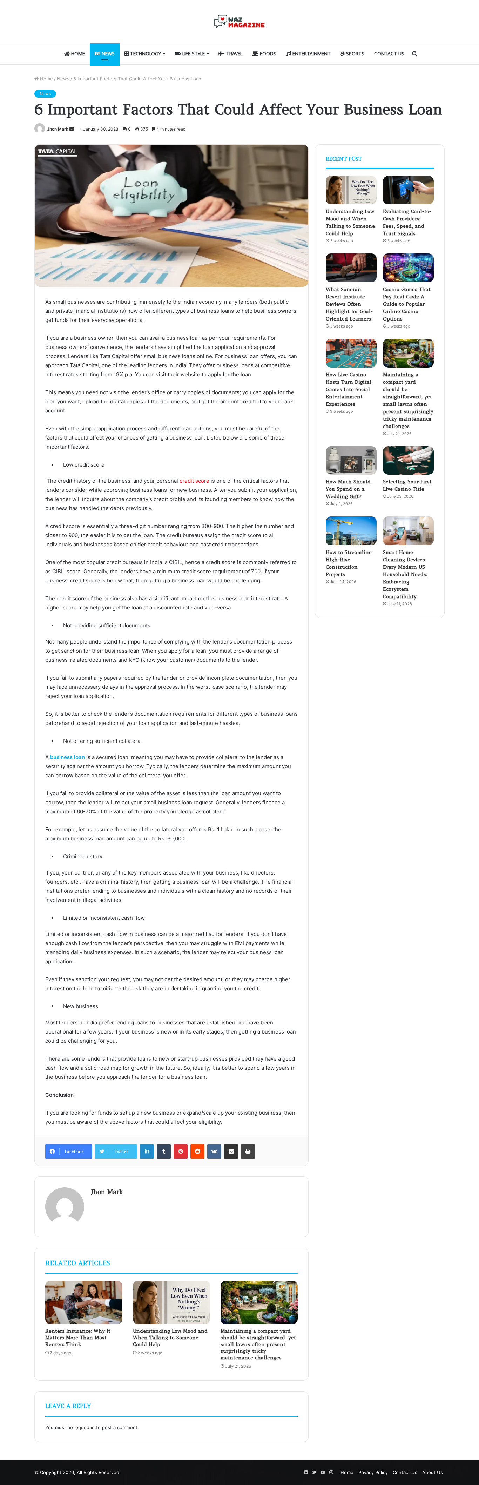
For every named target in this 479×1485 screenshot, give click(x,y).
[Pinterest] (181, 1151)
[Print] (248, 1151)
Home (77, 54)
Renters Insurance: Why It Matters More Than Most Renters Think (77, 1337)
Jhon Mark (57, 129)
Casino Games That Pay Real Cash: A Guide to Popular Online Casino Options (407, 304)
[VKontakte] (214, 1151)
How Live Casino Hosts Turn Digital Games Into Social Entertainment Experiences (348, 389)
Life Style (193, 54)
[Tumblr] (164, 1151)
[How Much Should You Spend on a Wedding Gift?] (351, 460)
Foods (267, 54)
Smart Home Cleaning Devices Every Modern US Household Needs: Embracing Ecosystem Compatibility (405, 574)
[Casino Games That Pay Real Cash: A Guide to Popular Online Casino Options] (408, 267)
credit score (194, 480)
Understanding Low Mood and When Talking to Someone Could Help (170, 1337)
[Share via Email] (231, 1151)
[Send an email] (71, 129)
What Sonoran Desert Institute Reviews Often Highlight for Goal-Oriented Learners (349, 304)
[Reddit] (197, 1151)
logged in (84, 1427)
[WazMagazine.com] (239, 21)
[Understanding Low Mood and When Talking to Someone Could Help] (171, 1302)
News (107, 54)
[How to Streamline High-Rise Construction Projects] (351, 530)
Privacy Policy (373, 1472)
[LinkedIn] (147, 1151)
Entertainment (311, 54)
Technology (145, 54)
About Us (432, 1472)
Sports (354, 54)
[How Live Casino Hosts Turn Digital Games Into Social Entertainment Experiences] (351, 353)
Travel (233, 54)
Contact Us (389, 54)
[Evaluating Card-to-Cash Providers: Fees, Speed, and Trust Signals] (408, 190)
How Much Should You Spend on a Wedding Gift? (348, 489)
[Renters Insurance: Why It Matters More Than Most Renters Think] (83, 1302)
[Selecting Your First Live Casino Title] (408, 460)
